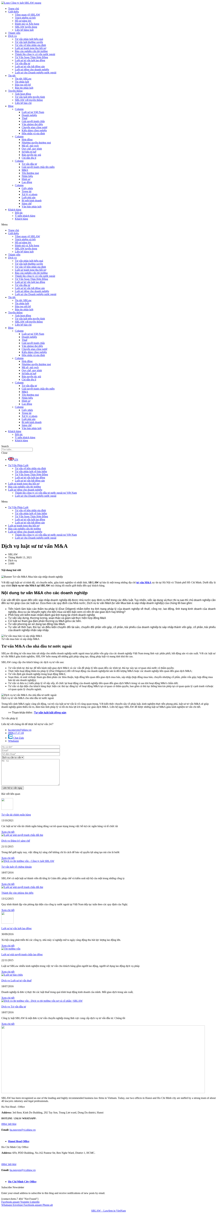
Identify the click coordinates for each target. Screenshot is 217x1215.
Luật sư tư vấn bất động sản (30, 66)
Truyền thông (15, 90)
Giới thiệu (13, 11)
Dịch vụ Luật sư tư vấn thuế (16, 980)
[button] (108, 224)
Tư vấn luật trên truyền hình (30, 96)
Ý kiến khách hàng (25, 215)
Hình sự (26, 179)
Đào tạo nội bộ (23, 84)
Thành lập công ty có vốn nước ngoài (35, 54)
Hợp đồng (27, 139)
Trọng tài (26, 191)
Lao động (27, 182)
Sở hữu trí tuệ (29, 151)
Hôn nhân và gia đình (33, 133)
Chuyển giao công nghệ (34, 127)
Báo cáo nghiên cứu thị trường (31, 51)
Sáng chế (27, 203)
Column (19, 109)
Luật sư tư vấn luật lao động (30, 60)
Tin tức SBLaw (23, 78)
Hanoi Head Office (18, 1141)
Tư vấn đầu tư (22, 63)
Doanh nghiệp (29, 115)
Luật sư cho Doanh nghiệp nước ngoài (35, 72)
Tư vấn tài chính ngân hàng (16, 814)
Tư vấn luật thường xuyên (29, 42)
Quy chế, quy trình (32, 148)
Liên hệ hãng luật (24, 29)
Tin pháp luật (22, 81)
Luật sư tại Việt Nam (33, 112)
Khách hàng (14, 209)
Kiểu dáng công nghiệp (34, 130)
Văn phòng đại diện (32, 124)
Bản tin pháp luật (24, 87)
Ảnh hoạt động (23, 93)
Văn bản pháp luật (31, 206)
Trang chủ (13, 8)
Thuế (24, 118)
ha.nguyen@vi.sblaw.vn (23, 1129)
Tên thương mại (30, 173)
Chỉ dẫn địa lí (29, 157)
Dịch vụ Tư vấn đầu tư (13, 1006)
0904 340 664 (8, 1124)
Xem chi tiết (7, 831)
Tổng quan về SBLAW (27, 14)
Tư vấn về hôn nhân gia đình (30, 45)
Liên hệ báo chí (23, 103)
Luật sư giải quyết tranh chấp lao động (22, 954)
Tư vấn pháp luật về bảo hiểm (31, 471)
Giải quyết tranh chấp (33, 121)
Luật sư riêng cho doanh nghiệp (32, 69)
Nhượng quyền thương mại (36, 142)
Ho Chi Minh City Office (22, 1181)
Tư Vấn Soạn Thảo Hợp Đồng (31, 57)
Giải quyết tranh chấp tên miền (38, 167)
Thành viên (14, 32)
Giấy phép (27, 188)
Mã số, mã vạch (30, 145)
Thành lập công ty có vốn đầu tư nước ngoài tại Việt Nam (46, 492)
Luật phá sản (28, 197)
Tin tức (12, 75)
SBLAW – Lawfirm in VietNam (108, 1210)
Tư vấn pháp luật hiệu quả (29, 39)
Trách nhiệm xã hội (25, 17)
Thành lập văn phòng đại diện (17, 892)
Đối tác (19, 212)
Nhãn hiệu (27, 176)
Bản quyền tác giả (31, 154)
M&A (25, 170)
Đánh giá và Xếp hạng (27, 23)
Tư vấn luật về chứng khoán (16, 866)
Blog (10, 106)
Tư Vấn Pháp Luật (18, 465)
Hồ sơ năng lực (23, 20)
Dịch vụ (12, 36)
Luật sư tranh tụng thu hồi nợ (30, 48)
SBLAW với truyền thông (29, 99)
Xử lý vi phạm (29, 194)
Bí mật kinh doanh (32, 200)
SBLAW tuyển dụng (26, 26)
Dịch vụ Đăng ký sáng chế (15, 840)
